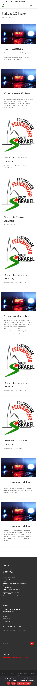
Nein (13, 683)
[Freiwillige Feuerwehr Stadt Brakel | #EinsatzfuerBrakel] (2, 5)
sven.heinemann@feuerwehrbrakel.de (16, 630)
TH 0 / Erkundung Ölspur (17, 316)
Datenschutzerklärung (23, 683)
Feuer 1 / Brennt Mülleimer (18, 92)
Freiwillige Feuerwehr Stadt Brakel (17, 673)
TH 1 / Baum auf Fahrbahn (17, 481)
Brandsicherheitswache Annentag (11, 585)
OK (8, 683)
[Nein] (35, 681)
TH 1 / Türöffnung (13, 48)
